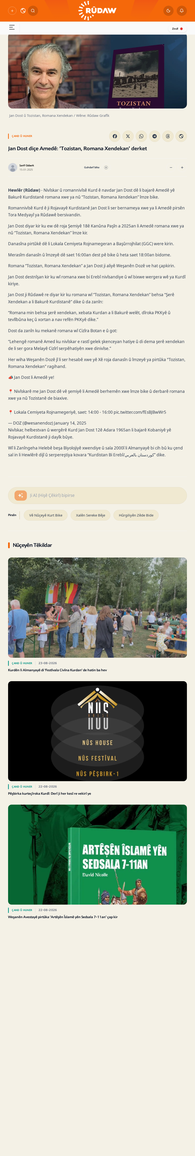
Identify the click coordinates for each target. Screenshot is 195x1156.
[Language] (23, 10)
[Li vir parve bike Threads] (167, 136)
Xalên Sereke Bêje (90, 515)
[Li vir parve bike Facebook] (114, 136)
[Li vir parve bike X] (128, 136)
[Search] (33, 11)
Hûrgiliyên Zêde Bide (136, 515)
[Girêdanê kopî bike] (181, 136)
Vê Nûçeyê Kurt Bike (45, 515)
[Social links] (12, 11)
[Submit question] (21, 495)
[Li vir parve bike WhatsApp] (141, 136)
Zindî (175, 29)
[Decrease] (171, 167)
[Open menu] (11, 28)
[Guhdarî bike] (106, 167)
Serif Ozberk (27, 165)
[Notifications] (182, 11)
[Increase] (182, 167)
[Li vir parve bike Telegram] (154, 136)
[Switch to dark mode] (168, 11)
